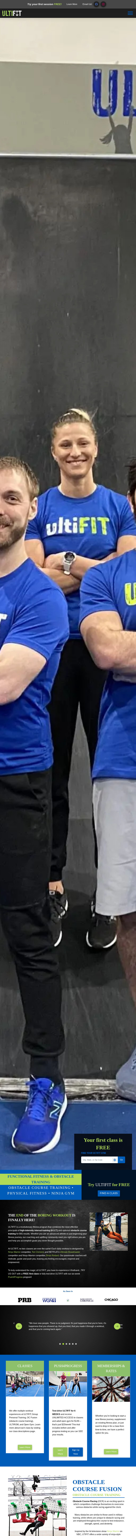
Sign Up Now (75, 1452)
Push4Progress (15, 1277)
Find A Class (109, 1193)
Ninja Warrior (14, 1252)
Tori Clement (38, 1252)
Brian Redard (52, 1255)
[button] (72, 4)
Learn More (25, 1447)
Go (121, 1160)
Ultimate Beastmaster (70, 1252)
